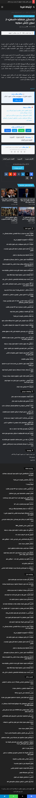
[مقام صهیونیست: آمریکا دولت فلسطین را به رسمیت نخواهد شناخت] (9, 192)
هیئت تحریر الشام (8, 159)
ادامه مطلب (18, 100)
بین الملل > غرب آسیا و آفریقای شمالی (20, 12)
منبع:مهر (32, 88)
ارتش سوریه (28, 159)
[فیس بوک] (31, 174)
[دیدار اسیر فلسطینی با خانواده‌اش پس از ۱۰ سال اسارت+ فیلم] (27, 211)
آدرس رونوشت (18, 168)
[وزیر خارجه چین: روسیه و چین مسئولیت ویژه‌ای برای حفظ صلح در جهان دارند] (27, 192)
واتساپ (21, 130)
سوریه (19, 159)
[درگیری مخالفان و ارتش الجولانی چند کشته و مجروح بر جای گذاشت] (9, 211)
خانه (32, 12)
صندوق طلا (32, 457)
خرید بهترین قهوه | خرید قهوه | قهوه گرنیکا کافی (23, 454)
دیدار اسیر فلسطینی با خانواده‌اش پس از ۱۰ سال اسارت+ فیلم (28, 219)
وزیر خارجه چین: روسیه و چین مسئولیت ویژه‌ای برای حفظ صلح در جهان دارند (27, 200)
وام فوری (32, 460)
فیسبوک (8, 130)
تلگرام (28, 130)
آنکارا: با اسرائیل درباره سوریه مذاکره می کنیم (19, 115)
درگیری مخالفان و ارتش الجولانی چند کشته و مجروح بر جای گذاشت (9, 219)
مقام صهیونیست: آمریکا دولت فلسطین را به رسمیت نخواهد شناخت (9, 200)
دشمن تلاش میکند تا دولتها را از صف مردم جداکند (20, 1)
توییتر (14, 130)
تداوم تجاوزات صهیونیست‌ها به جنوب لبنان (17, 96)
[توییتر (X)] (27, 174)
